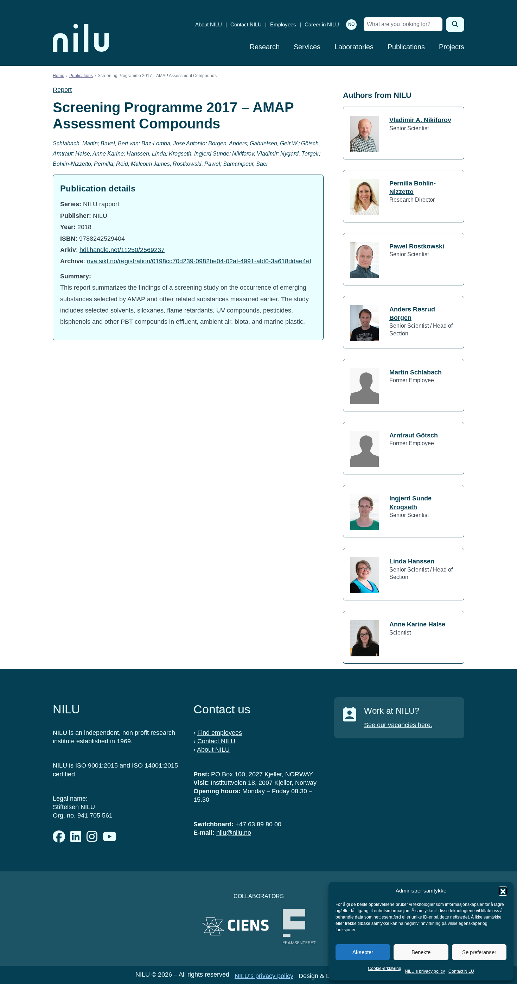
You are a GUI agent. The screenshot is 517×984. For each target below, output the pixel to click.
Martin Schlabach (415, 372)
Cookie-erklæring (384, 968)
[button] (502, 890)
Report (62, 89)
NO (351, 24)
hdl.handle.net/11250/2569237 (122, 249)
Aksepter (362, 952)
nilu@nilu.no (233, 832)
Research (265, 47)
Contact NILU (461, 971)
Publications (406, 47)
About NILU (208, 24)
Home (58, 75)
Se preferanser (479, 952)
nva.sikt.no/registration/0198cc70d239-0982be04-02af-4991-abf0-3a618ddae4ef (199, 261)
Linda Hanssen (411, 561)
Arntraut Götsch (413, 435)
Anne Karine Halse (417, 624)
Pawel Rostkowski (416, 246)
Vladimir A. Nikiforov (420, 120)
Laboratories (354, 47)
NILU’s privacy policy (425, 971)
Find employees (219, 732)
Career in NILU (322, 24)
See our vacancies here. (398, 724)
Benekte (420, 952)
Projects (451, 47)
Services (307, 47)
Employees (283, 24)
